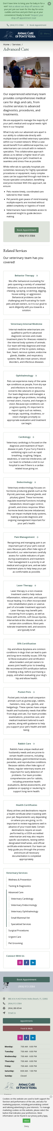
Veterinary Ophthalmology (24, 911)
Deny (26, 1126)
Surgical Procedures (18, 930)
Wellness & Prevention (19, 879)
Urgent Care (14, 936)
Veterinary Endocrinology (24, 905)
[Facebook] (26, 962)
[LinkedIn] (33, 962)
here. (45, 1116)
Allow (26, 1120)
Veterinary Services (16, 872)
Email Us (12, 1013)
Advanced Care (15, 892)
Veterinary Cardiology (22, 898)
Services (16, 44)
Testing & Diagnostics (19, 886)
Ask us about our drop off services (24, 6)
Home (6, 44)
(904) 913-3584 (26, 235)
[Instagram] (20, 962)
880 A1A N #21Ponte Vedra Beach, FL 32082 (28, 998)
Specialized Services (21, 924)
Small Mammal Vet (20, 917)
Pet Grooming (15, 943)
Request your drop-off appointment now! (27, 16)
